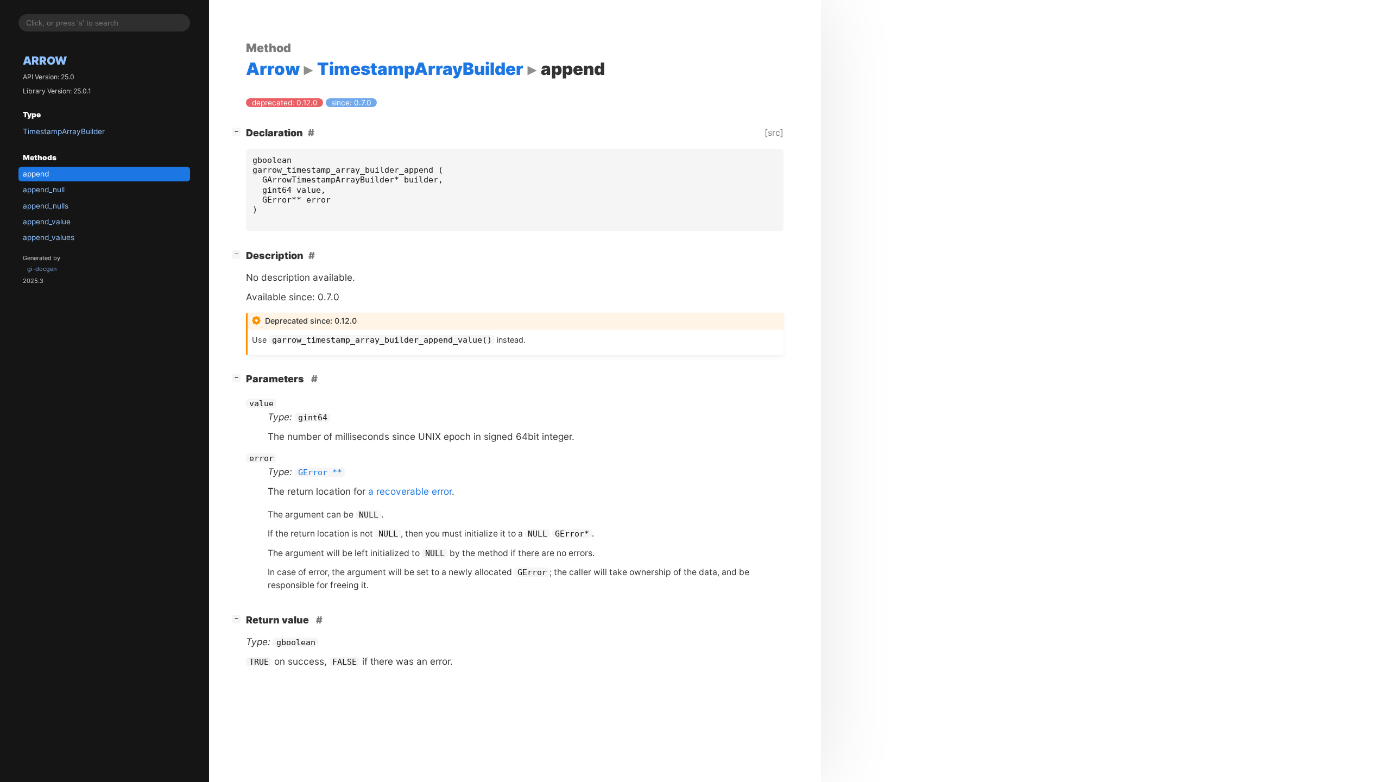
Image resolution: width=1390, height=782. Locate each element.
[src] (774, 132)
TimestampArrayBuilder (64, 131)
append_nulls (45, 205)
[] (238, 131)
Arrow (45, 60)
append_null (44, 189)
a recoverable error (410, 491)
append (36, 173)
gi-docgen (41, 269)
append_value (47, 221)
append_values (48, 237)
